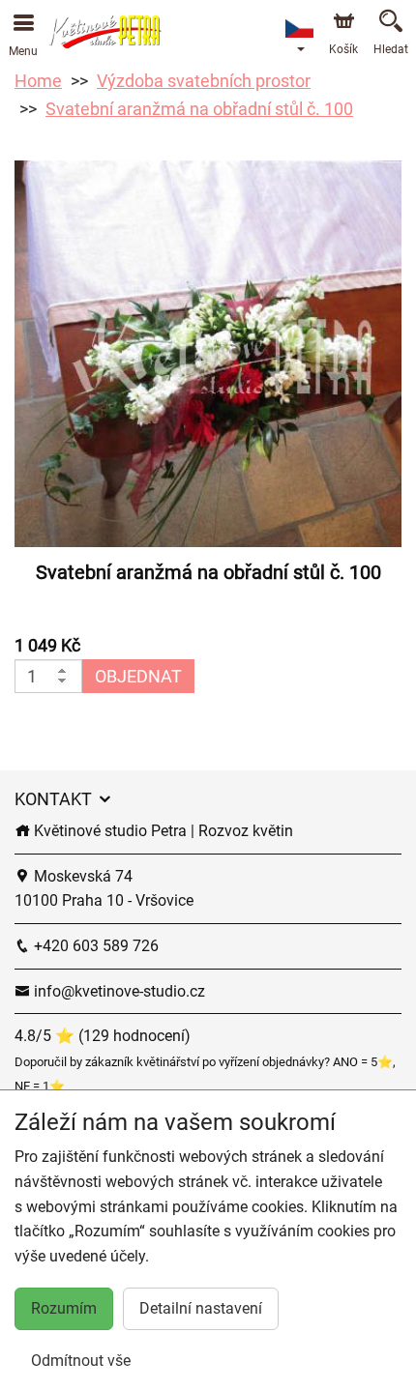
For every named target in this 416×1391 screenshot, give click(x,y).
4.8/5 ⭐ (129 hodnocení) (103, 1036)
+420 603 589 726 (94, 946)
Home (38, 81)
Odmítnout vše (81, 1360)
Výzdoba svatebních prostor (204, 81)
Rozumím (64, 1308)
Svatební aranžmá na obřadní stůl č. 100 (199, 109)
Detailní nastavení (200, 1308)
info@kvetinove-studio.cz (117, 991)
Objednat (138, 676)
